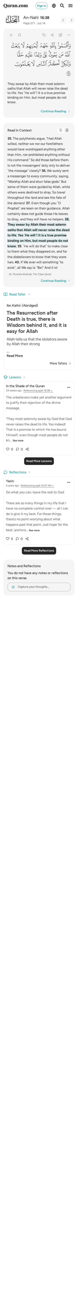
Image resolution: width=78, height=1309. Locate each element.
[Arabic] (60, 130)
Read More (15, 356)
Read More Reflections (39, 550)
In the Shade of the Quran (25, 386)
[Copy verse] (43, 34)
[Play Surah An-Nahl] (11, 34)
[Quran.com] (15, 6)
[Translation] (67, 130)
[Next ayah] (71, 20)
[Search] (62, 5)
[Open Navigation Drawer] (70, 5)
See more (18, 440)
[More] (69, 34)
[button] (64, 45)
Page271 (29, 23)
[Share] (52, 34)
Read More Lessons (39, 461)
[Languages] (54, 5)
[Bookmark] (19, 34)
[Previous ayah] (63, 20)
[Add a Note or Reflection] (60, 34)
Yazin (10, 481)
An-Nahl (30, 17)
